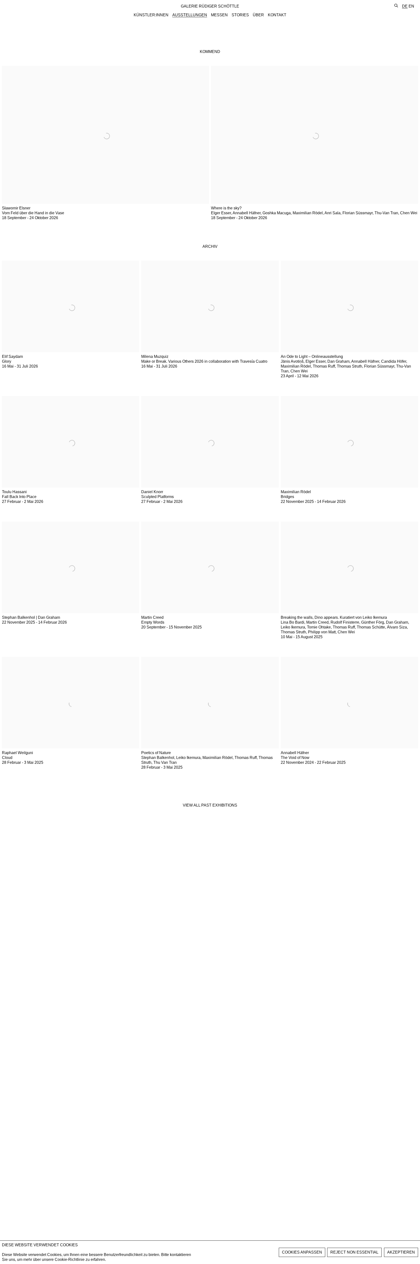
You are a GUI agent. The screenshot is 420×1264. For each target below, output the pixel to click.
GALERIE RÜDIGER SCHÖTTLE (210, 6)
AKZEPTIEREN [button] (401, 1252)
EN (411, 6)
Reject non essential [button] (354, 1252)
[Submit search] (396, 6)
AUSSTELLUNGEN (189, 15)
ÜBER (258, 15)
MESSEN (219, 15)
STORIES (240, 15)
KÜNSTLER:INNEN (151, 15)
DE (405, 6)
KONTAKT (277, 15)
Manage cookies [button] (302, 1252)
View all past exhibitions (210, 805)
